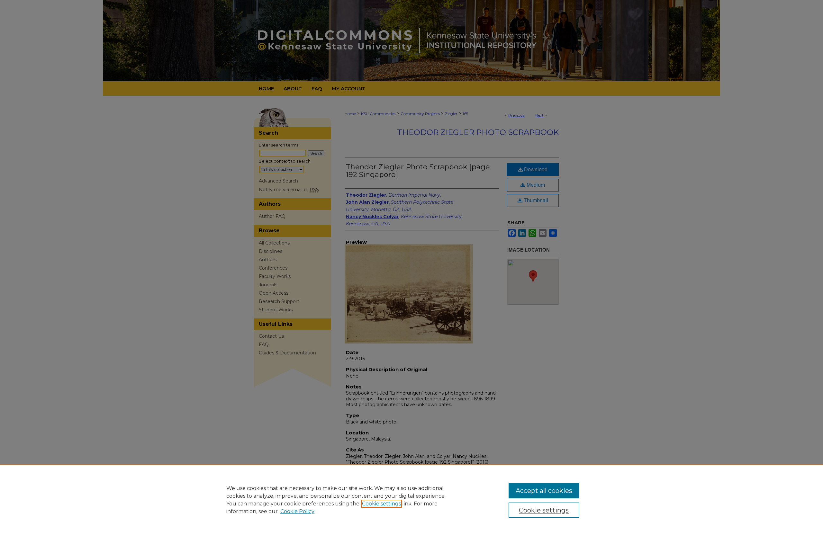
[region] (411, 499)
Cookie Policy (297, 511)
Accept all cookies (544, 491)
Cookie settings (381, 504)
